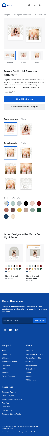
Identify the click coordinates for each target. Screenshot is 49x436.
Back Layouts (15, 143)
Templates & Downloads (12, 399)
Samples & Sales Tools (11, 414)
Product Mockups (9, 407)
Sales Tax (6, 365)
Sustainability (31, 365)
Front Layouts (15, 119)
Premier (5, 372)
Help (4, 350)
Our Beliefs (30, 361)
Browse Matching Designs (24, 106)
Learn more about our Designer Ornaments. (21, 87)
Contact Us (6, 354)
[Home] (7, 5)
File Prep (5, 403)
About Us (29, 350)
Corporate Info (31, 432)
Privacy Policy (18, 432)
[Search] (29, 5)
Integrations (7, 410)
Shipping (6, 358)
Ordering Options (9, 392)
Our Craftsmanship (33, 358)
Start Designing (24, 99)
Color (12, 198)
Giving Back (30, 369)
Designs (7, 15)
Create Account (8, 376)
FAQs (4, 369)
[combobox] (29, 5)
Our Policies (6, 432)
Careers (29, 376)
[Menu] (45, 5)
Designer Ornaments (22, 15)
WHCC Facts (31, 380)
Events (28, 372)
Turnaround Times (9, 361)
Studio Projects (8, 396)
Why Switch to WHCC (34, 354)
